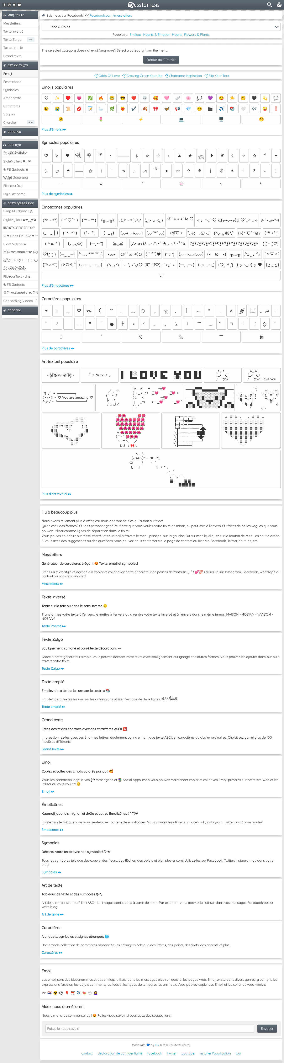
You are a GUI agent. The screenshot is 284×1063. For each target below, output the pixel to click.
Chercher (10, 122)
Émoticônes (12, 82)
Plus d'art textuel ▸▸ (56, 494)
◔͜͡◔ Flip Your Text (216, 76)
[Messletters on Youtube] (19, 5)
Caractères (11, 106)
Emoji (7, 73)
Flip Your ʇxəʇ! (13, 186)
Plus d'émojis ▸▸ (54, 129)
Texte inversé (13, 31)
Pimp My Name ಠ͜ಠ (17, 211)
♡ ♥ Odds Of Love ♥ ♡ (20, 236)
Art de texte (12, 98)
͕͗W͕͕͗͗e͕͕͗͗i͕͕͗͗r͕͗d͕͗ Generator (15, 177)
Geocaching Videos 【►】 (20, 301)
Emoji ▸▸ (48, 791)
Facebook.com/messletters (110, 15)
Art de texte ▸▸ (52, 914)
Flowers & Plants (197, 34)
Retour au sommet (161, 60)
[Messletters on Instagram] (9, 5)
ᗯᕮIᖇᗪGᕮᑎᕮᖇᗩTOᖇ (19, 228)
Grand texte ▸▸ (53, 749)
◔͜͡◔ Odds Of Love (107, 76)
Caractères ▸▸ (52, 952)
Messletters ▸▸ (52, 583)
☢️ (55, 993)
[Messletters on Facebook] (4, 5)
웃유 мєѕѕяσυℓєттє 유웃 (20, 252)
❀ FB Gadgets (14, 284)
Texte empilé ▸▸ (53, 707)
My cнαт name (14, 194)
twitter (172, 1053)
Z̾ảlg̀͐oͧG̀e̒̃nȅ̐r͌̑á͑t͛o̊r (15, 268)
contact (87, 1053)
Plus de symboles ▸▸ (57, 194)
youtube (188, 1053)
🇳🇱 (49, 993)
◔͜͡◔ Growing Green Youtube (141, 76)
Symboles (11, 90)
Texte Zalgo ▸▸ (53, 668)
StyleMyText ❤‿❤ (17, 161)
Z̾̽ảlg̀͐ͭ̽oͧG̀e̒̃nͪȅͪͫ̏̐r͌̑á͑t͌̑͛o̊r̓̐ (15, 153)
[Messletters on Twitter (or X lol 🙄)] (14, 5)
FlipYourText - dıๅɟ (16, 276)
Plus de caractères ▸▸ (58, 348)
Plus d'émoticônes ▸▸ (58, 285)
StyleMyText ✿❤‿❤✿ (19, 220)
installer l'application (215, 1053)
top (238, 1053)
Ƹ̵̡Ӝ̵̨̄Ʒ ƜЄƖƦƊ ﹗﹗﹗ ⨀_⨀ (20, 260)
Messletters (12, 23)
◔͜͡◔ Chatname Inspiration (183, 76)
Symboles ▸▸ (51, 872)
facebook (154, 1053)
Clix (157, 1045)
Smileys (136, 34)
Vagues (9, 114)
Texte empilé (13, 48)
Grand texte (12, 56)
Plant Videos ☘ (14, 244)
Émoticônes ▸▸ (53, 830)
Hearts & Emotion (156, 34)
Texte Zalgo (12, 39)
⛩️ (73, 993)
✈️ (79, 993)
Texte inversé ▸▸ (54, 626)
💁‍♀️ (96, 993)
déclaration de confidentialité (120, 1053)
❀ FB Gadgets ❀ (15, 169)
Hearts (177, 34)
